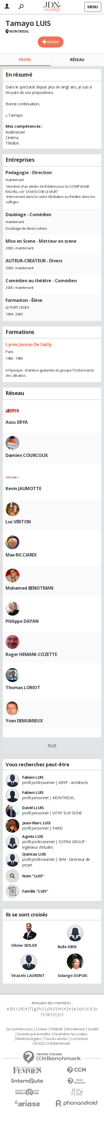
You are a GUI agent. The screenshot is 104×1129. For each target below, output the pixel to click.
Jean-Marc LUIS (36, 822)
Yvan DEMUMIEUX (24, 721)
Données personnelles (33, 1034)
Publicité (56, 1029)
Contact (41, 1029)
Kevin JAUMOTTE (23, 488)
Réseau (77, 59)
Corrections (79, 1039)
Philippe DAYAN (22, 621)
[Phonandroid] (77, 1103)
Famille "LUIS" (35, 891)
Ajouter (53, 41)
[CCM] (77, 1070)
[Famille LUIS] (12, 891)
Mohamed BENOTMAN (29, 588)
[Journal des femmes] (27, 1070)
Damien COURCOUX (27, 455)
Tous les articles (55, 1039)
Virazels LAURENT (27, 975)
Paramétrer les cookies (70, 1034)
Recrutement (75, 1029)
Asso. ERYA (17, 422)
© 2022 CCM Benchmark (52, 1044)
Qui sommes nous (19, 1029)
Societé (93, 1029)
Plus (52, 745)
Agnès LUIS (32, 836)
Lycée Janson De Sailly (29, 344)
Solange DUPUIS (72, 975)
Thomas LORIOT (23, 687)
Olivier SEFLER (24, 945)
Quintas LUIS (34, 854)
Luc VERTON (18, 522)
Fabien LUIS (32, 777)
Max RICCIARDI (21, 555)
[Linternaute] (27, 1081)
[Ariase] (27, 1103)
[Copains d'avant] (27, 1092)
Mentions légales (28, 1039)
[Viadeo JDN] (77, 1092)
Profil (25, 59)
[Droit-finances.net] (77, 1081)
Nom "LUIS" (33, 876)
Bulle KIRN (67, 946)
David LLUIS (33, 807)
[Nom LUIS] (12, 876)
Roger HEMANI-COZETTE (31, 654)
